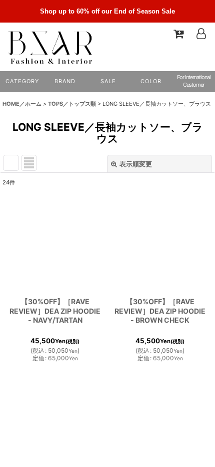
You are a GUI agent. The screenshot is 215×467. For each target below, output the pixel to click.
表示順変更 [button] (136, 164)
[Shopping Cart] (178, 33)
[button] (150, 81)
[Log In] (201, 33)
